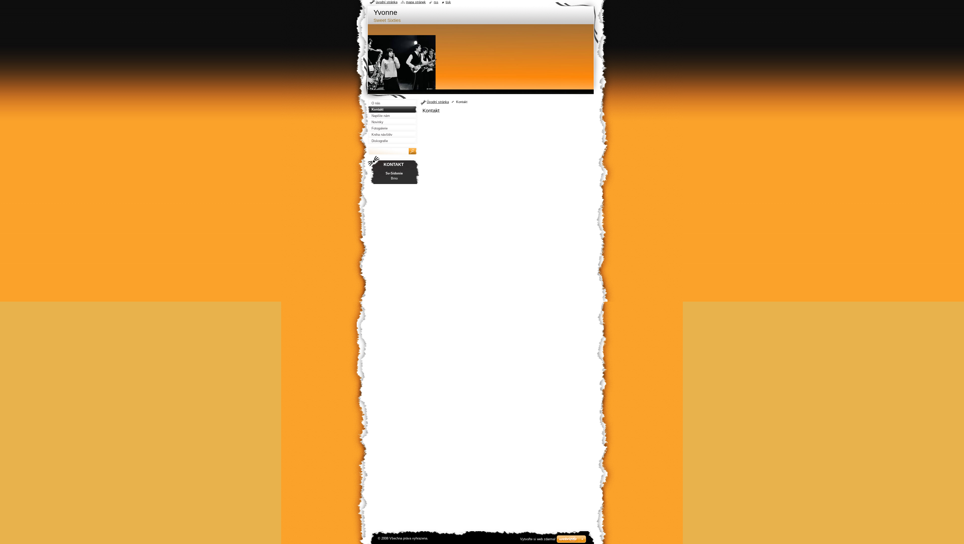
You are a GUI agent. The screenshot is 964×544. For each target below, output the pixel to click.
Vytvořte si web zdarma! (538, 539)
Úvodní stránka (438, 102)
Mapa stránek (416, 2)
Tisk (448, 2)
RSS (436, 2)
